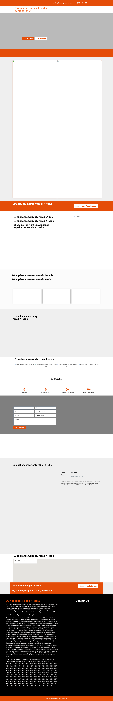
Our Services (41, 39)
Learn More (28, 39)
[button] (60, 479)
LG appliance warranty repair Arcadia (32, 203)
